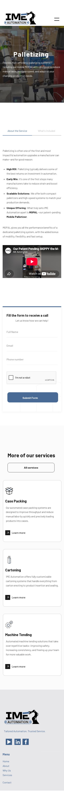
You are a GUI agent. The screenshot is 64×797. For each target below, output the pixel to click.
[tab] (17, 132)
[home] (21, 19)
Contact (7, 782)
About (6, 765)
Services (7, 775)
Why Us (7, 770)
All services (31, 467)
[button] (56, 19)
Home (6, 761)
